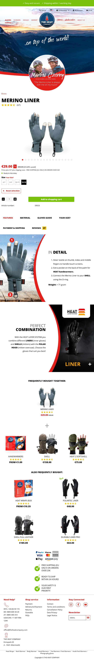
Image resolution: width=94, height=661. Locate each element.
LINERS (29, 340)
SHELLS (18, 344)
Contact (50, 604)
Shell (47, 456)
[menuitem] (77, 10)
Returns (28, 609)
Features (8, 217)
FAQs (27, 615)
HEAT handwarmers (63, 271)
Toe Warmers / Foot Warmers (61, 651)
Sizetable (29, 612)
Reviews (38, 228)
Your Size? (10, 178)
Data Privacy (52, 612)
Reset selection (13, 191)
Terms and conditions (56, 607)
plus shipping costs (18, 170)
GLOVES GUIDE (44, 217)
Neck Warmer (20, 651)
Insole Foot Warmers (80, 651)
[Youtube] (86, 606)
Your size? (64, 217)
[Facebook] (79, 606)
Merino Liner (47, 409)
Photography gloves (47, 653)
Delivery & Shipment (33, 607)
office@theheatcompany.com (15, 630)
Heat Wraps (10, 651)
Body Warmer (31, 651)
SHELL (87, 275)
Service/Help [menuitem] (62, 10)
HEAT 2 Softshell (78, 456)
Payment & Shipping (14, 228)
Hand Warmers (43, 651)
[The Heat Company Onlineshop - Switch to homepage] (47, 20)
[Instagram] (72, 606)
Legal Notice (52, 615)
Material (25, 217)
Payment (28, 604)
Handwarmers (15, 456)
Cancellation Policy (54, 609)
